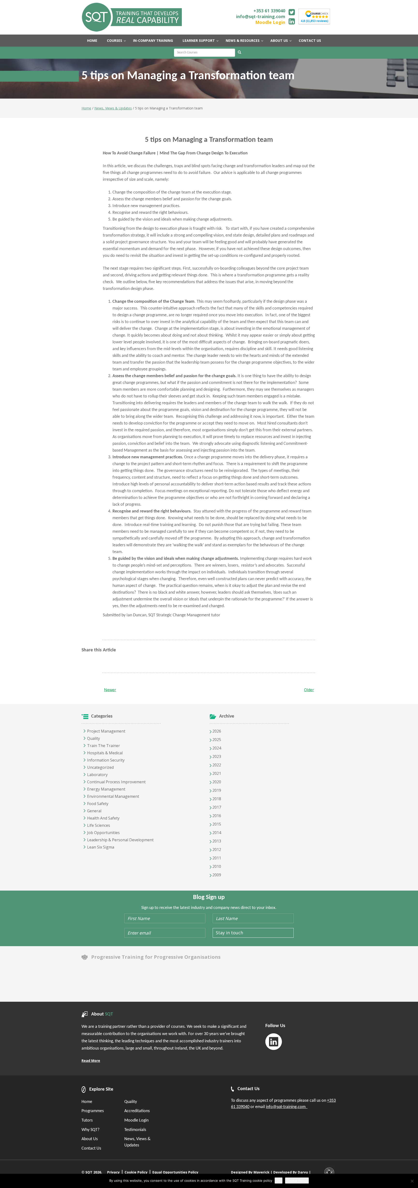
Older (309, 689)
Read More (91, 1060)
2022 (216, 765)
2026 (216, 731)
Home (86, 108)
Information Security (106, 760)
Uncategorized (100, 767)
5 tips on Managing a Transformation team (209, 140)
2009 (216, 875)
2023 (216, 756)
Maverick (261, 1172)
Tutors (87, 1120)
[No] (412, 1181)
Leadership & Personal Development (120, 839)
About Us (90, 1139)
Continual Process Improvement (116, 782)
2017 (216, 807)
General (94, 811)
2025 (216, 739)
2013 (216, 841)
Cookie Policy (136, 1172)
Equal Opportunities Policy (175, 1172)
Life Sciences (98, 825)
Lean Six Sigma (100, 847)
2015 (216, 824)
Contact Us (91, 1148)
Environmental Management (113, 796)
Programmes (93, 1111)
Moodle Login (270, 22)
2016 (216, 815)
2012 (216, 849)
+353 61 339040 (269, 11)
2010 (216, 866)
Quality (93, 738)
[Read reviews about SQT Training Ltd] (316, 14)
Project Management (106, 731)
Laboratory (97, 774)
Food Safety (97, 803)
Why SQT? (90, 1130)
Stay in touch (229, 933)
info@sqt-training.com (260, 16)
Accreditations (137, 1111)
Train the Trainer (103, 745)
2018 (216, 798)
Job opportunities (103, 832)
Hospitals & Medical (105, 753)
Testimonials (135, 1130)
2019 (216, 790)
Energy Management (106, 789)
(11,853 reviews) (314, 21)
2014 (216, 832)
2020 (216, 782)
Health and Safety (103, 818)
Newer (110, 689)
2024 (216, 748)
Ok (278, 1180)
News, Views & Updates (113, 108)
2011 (216, 858)
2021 (216, 773)
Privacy (113, 1172)
